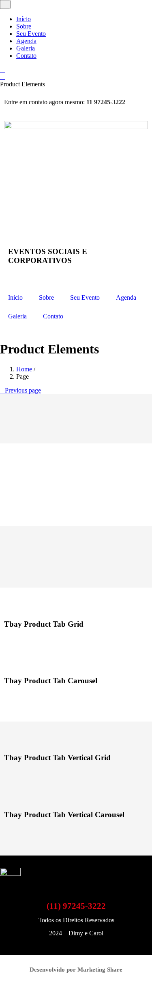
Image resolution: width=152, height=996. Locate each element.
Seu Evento (31, 33)
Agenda (26, 40)
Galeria (25, 48)
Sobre (23, 26)
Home (24, 369)
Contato (26, 55)
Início (23, 18)
